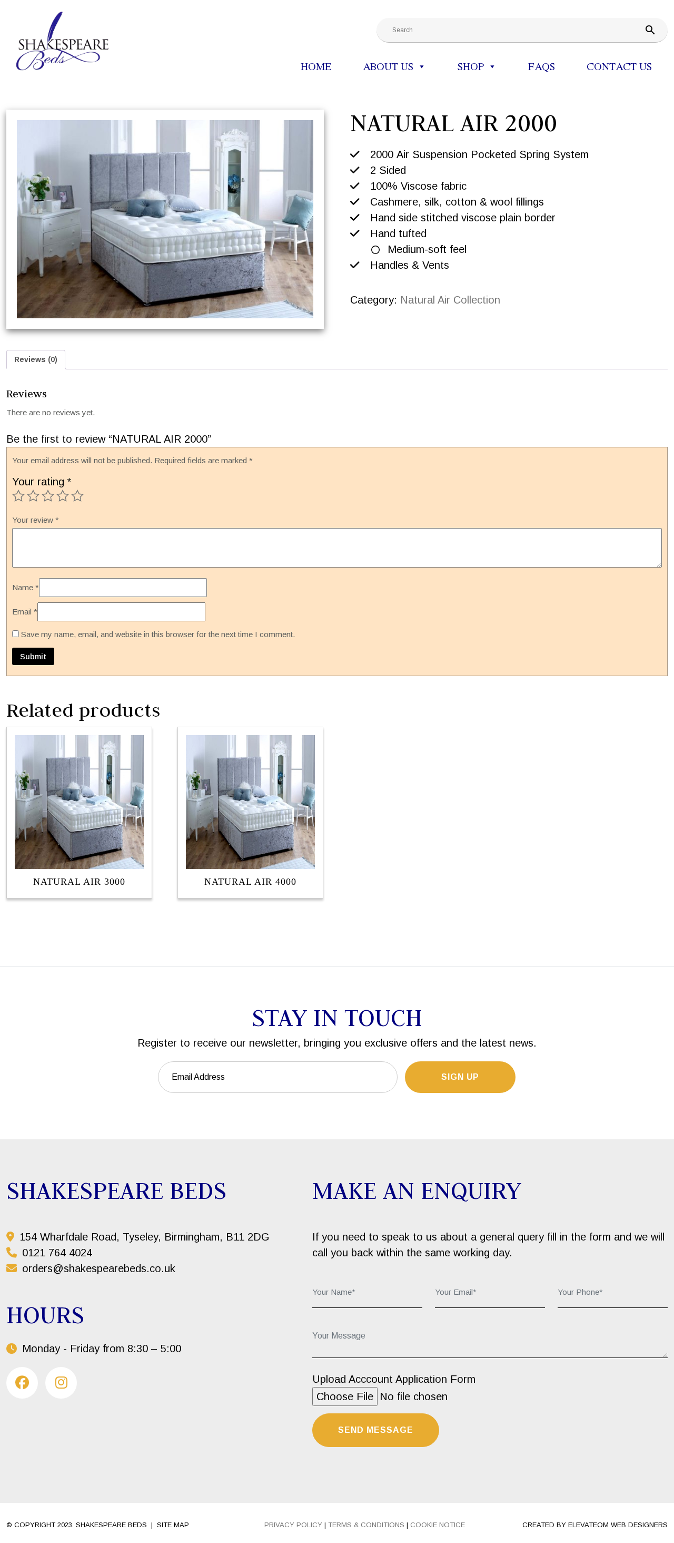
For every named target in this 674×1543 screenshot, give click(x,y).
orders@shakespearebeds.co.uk (98, 1268)
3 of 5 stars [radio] (48, 496)
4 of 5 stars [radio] (62, 496)
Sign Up (460, 1076)
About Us (388, 66)
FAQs (541, 66)
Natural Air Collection (450, 300)
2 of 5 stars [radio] (33, 496)
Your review (35, 519)
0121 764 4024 (55, 1252)
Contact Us (619, 66)
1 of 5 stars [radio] (18, 496)
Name (25, 587)
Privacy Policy (293, 1525)
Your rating (41, 481)
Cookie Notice (437, 1525)
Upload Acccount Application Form (393, 1379)
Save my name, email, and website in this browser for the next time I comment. (158, 634)
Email (24, 611)
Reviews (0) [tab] (35, 359)
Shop (471, 66)
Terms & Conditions (366, 1525)
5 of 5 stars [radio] (77, 496)
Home (316, 66)
